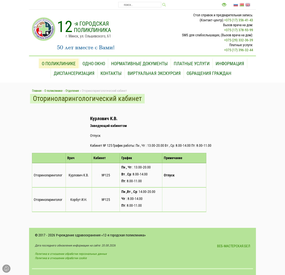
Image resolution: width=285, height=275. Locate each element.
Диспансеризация (74, 73)
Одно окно (94, 63)
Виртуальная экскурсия (154, 73)
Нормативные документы (139, 63)
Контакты (111, 73)
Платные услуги (192, 63)
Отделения (72, 91)
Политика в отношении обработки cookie (61, 258)
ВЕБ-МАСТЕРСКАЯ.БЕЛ (233, 246)
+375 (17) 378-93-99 (238, 30)
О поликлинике (59, 63)
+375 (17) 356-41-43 (238, 20)
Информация (230, 63)
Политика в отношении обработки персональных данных (71, 254)
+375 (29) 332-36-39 (238, 40)
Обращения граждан (209, 73)
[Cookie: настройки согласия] (6, 269)
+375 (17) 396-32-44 (238, 50)
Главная (36, 91)
